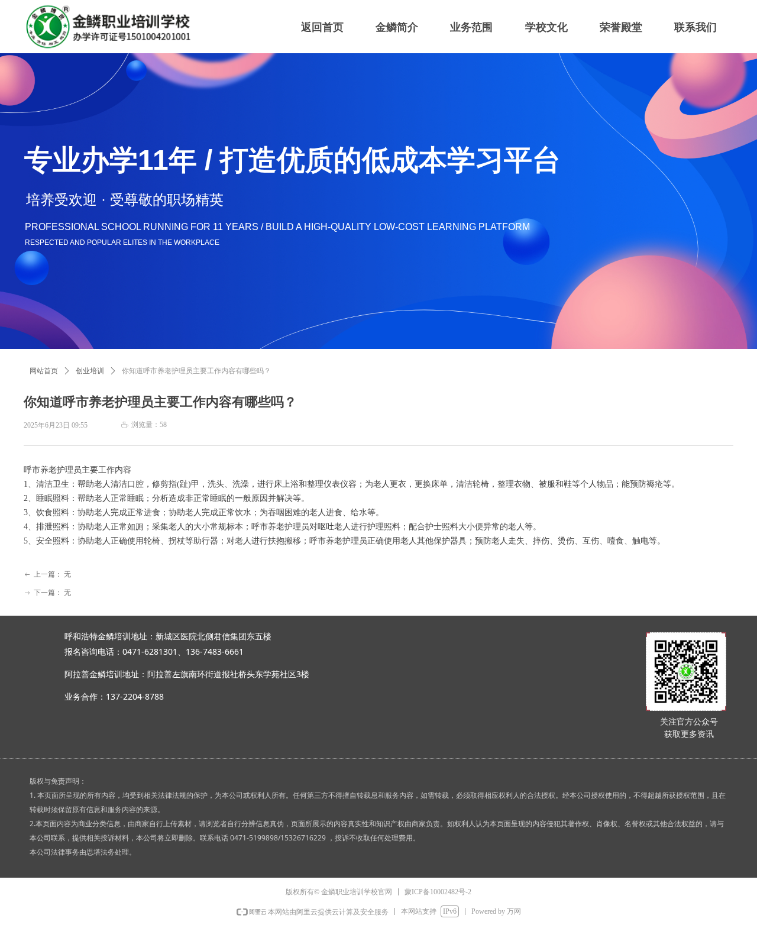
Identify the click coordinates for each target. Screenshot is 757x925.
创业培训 (90, 371)
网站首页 (44, 371)
